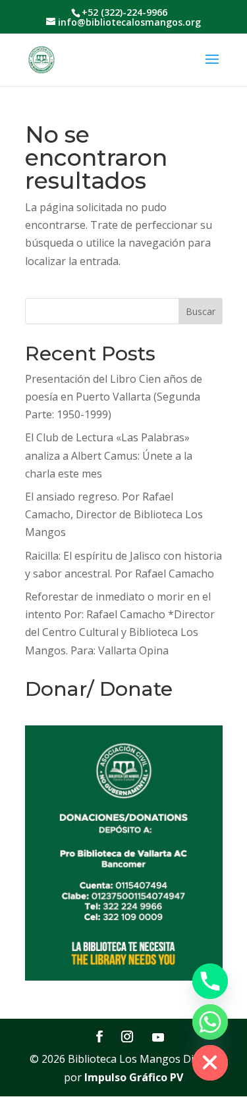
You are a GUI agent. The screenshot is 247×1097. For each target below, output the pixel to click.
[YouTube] (158, 1037)
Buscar (200, 311)
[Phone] (210, 981)
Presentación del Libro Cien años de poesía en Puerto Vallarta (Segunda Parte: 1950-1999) (113, 397)
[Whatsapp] (210, 1022)
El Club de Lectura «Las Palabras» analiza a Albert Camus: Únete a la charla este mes (108, 455)
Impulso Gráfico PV (133, 1077)
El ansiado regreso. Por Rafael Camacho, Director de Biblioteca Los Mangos (114, 514)
